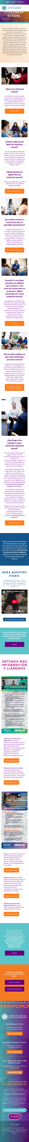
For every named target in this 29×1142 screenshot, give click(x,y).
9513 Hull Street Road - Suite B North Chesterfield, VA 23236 (14, 1028)
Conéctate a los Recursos (14, 191)
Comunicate (14, 323)
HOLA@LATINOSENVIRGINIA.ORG (15, 1093)
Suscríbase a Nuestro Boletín (14, 1110)
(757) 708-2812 (15, 1052)
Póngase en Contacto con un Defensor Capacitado (14, 387)
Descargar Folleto (11, 760)
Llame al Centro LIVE (14, 523)
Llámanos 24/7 (14, 111)
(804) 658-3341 (15, 1034)
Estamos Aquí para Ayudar (14, 250)
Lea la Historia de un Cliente (14, 619)
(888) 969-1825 (15, 1072)
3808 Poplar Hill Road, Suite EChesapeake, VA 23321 (14, 1046)
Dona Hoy (21, 2)
